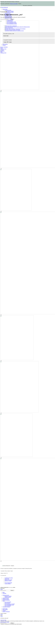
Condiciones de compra (9, 577)
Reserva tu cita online (14, 3)
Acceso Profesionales (8, 582)
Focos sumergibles (8, 605)
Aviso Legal (7, 578)
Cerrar (1, 589)
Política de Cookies (8, 580)
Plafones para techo (10, 12)
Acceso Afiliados (8, 583)
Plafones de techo (8, 597)
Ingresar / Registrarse (6, 611)
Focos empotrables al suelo (9, 604)
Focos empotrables (10, 19)
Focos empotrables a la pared (10, 603)
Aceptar (7, 621)
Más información (3, 621)
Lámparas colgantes (10, 11)
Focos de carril (7, 602)
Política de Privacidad (8, 579)
